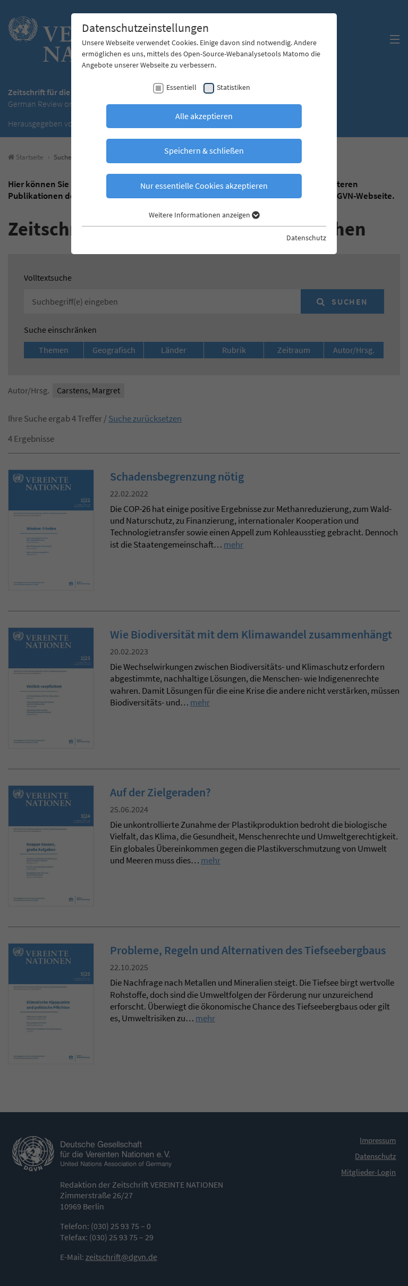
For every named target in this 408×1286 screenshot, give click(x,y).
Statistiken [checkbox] (233, 87)
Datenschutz (306, 237)
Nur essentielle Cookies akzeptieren (204, 185)
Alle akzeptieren (204, 116)
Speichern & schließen (204, 150)
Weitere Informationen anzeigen (200, 215)
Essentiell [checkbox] (181, 87)
